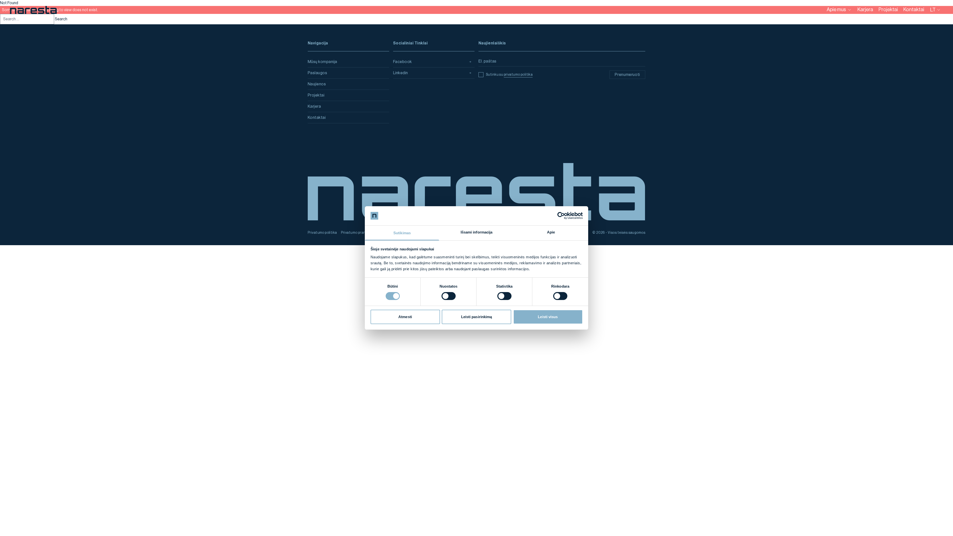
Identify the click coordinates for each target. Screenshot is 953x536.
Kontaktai (317, 118)
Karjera (314, 106)
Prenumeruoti (627, 75)
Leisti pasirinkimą (476, 317)
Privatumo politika (322, 232)
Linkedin (400, 73)
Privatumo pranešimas (359, 232)
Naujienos (317, 84)
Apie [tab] (551, 232)
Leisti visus (548, 317)
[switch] (449, 296)
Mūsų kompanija (322, 62)
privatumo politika (518, 74)
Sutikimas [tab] (402, 233)
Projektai (316, 95)
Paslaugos (317, 73)
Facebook (402, 62)
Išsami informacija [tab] (477, 232)
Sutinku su (509, 74)
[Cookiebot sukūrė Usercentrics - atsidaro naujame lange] (561, 215)
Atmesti (405, 317)
